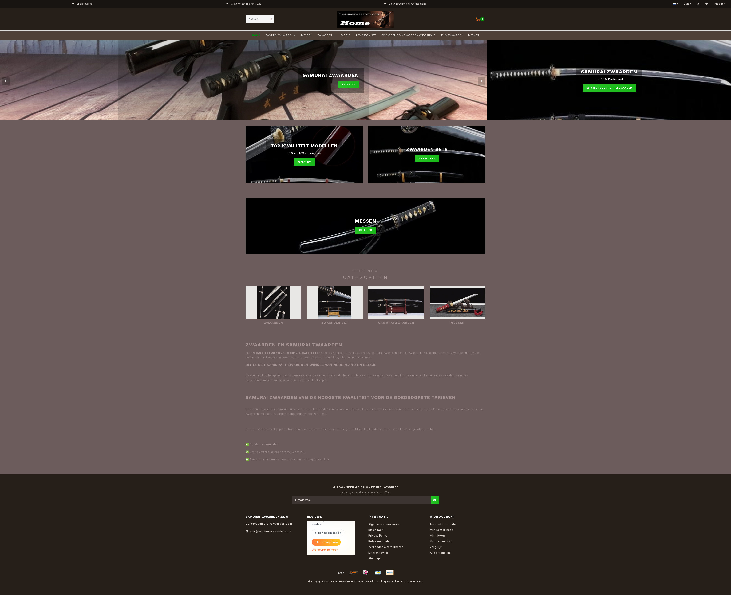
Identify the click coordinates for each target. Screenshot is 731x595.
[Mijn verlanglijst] (706, 3)
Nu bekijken (426, 158)
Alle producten (440, 552)
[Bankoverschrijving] (341, 573)
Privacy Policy (377, 535)
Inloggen (719, 3)
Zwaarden (324, 35)
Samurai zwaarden (279, 35)
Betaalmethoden (379, 541)
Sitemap (374, 558)
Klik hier (348, 87)
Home (256, 35)
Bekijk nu (304, 161)
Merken (473, 35)
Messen (306, 35)
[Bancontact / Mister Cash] (377, 573)
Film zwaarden (452, 35)
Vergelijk (436, 547)
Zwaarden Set (366, 35)
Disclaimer (375, 529)
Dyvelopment (415, 581)
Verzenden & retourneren (385, 547)
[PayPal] (390, 573)
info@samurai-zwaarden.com (270, 531)
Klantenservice (378, 552)
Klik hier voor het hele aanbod (609, 87)
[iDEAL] (365, 573)
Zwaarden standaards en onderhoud (408, 35)
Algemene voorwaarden (384, 524)
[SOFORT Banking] (353, 573)
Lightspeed (384, 581)
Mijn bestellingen (441, 529)
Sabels (345, 35)
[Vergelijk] (698, 3)
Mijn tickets (438, 535)
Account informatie (443, 524)
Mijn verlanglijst (441, 541)
